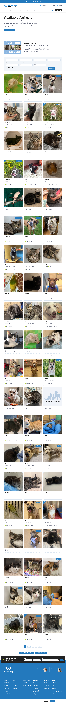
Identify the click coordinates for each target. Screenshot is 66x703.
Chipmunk (7, 236)
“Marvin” (47, 463)
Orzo (46, 492)
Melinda (27, 577)
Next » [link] (40, 646)
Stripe (46, 378)
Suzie (46, 151)
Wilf (26, 549)
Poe (45, 236)
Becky (46, 321)
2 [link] (27, 646)
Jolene (46, 208)
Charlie (26, 463)
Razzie (6, 265)
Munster (27, 350)
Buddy (26, 378)
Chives (7, 293)
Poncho (46, 94)
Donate (59, 10)
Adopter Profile (9, 30)
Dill (6, 208)
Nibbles (27, 435)
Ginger (7, 520)
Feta (6, 94)
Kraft (46, 435)
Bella (6, 407)
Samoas (7, 549)
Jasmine (7, 350)
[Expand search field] (52, 10)
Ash (6, 378)
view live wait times (41, 652)
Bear (26, 634)
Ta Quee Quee (8, 151)
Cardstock (7, 122)
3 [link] (30, 646)
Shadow (47, 549)
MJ (45, 407)
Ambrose (27, 407)
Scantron (7, 463)
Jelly (6, 435)
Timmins (7, 492)
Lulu (26, 208)
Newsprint (27, 122)
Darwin (26, 520)
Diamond (47, 122)
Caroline (7, 577)
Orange (46, 520)
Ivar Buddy (7, 179)
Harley (26, 236)
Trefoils (46, 265)
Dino (26, 94)
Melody (46, 634)
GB (45, 350)
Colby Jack (47, 606)
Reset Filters (51, 68)
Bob (26, 179)
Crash (46, 293)
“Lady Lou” (8, 606)
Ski (25, 321)
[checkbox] (10, 69)
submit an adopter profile (26, 652)
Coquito (47, 179)
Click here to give (38, 1)
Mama (26, 265)
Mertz (26, 151)
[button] (26, 60)
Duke (26, 492)
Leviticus (27, 293)
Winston (7, 321)
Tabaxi (46, 577)
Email (42, 658)
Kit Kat (7, 634)
